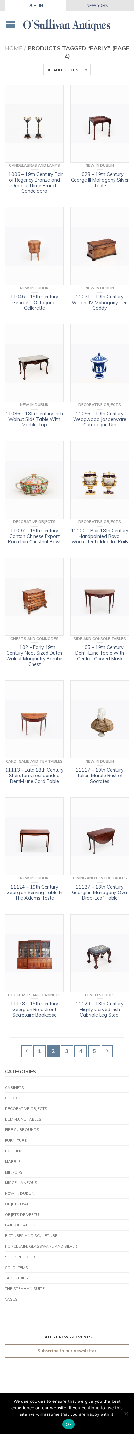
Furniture (16, 1140)
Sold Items (16, 1267)
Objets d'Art (18, 1203)
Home (13, 48)
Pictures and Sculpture (31, 1235)
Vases (11, 1299)
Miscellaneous (21, 1182)
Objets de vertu (22, 1214)
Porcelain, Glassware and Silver (41, 1246)
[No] (126, 1413)
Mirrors (14, 1172)
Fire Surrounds (22, 1129)
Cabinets (14, 1087)
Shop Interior (20, 1256)
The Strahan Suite (25, 1288)
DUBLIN (35, 5)
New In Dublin (19, 1193)
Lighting (14, 1150)
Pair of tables (20, 1224)
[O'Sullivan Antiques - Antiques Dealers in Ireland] (67, 23)
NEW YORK (97, 5)
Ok (69, 1424)
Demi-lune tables (23, 1119)
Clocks (12, 1097)
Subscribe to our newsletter (67, 1350)
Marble (12, 1161)
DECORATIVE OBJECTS (26, 1108)
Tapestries (16, 1277)
